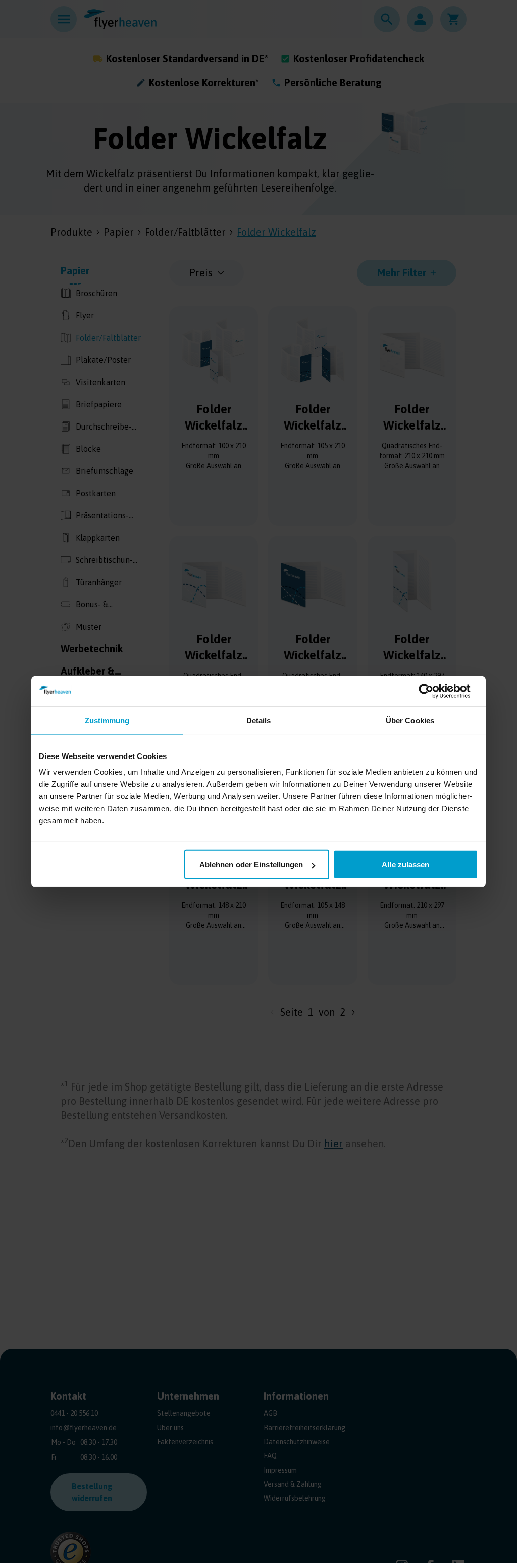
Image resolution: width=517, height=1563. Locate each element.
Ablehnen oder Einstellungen (251, 864)
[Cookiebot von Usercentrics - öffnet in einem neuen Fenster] (434, 690)
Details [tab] (258, 720)
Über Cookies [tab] (410, 720)
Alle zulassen (405, 864)
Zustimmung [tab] (107, 720)
